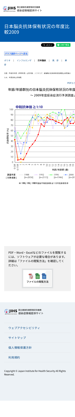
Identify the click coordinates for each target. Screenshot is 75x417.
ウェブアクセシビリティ (24, 328)
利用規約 (14, 357)
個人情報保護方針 (20, 347)
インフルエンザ (24, 60)
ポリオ (7, 60)
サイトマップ (17, 337)
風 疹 (55, 60)
